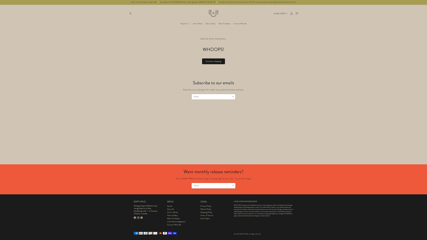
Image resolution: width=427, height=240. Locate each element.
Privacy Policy (205, 206)
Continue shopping (213, 61)
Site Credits (205, 218)
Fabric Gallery (172, 215)
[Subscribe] (232, 97)
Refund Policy (205, 209)
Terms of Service (206, 215)
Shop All (170, 209)
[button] (130, 13)
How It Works (172, 212)
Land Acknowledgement (176, 221)
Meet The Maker (173, 218)
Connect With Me (174, 224)
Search (169, 206)
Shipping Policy (206, 212)
